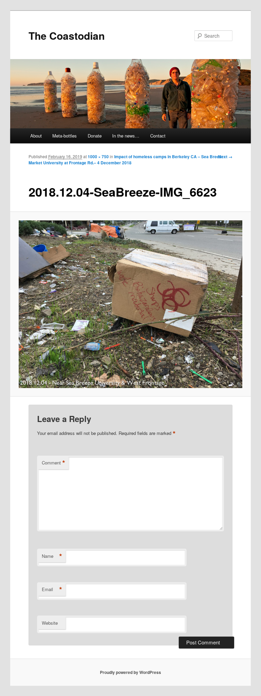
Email (52, 589)
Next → (225, 156)
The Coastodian (67, 35)
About (36, 135)
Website (50, 623)
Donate (95, 135)
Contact (158, 135)
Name (52, 556)
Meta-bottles (64, 135)
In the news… (125, 135)
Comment (53, 462)
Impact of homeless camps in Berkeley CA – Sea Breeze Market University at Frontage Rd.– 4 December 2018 (126, 159)
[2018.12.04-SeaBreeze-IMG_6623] (131, 304)
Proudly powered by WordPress (130, 672)
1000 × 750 (98, 156)
